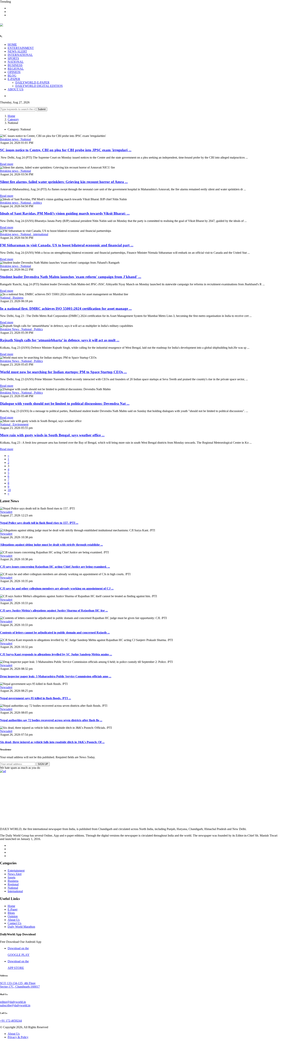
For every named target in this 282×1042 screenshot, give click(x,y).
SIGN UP (43, 764)
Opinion (13, 916)
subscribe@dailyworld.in (15, 1005)
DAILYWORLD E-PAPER (32, 82)
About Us (14, 919)
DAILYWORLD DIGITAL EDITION (39, 86)
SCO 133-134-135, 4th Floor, (18, 983)
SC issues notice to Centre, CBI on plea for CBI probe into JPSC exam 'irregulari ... (65, 150)
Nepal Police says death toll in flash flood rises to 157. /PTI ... (39, 522)
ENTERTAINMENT (21, 48)
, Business (17, 297)
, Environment (19, 424)
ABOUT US (15, 89)
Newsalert (6, 512)
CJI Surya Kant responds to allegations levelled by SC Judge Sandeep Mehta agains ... (56, 654)
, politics (37, 202)
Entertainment (16, 870)
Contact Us (14, 923)
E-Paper (12, 909)
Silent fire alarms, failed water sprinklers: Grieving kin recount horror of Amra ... (64, 182)
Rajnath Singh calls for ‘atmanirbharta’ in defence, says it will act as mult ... (59, 340)
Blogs (11, 912)
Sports (11, 877)
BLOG (12, 75)
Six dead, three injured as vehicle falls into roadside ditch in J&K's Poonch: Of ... (52, 742)
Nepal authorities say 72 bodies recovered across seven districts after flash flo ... (51, 720)
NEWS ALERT (17, 51)
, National (25, 139)
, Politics (37, 329)
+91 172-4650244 (11, 1020)
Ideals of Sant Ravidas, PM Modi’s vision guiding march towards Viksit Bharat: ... (65, 213)
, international (40, 234)
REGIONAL (16, 68)
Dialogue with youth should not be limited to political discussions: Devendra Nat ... (64, 404)
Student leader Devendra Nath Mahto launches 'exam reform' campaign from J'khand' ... (70, 277)
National (5, 297)
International (15, 891)
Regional (13, 884)
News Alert (14, 874)
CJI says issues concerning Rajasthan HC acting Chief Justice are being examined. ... (55, 566)
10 (9, 490)
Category (13, 119)
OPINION (14, 72)
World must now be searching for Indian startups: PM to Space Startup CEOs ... (63, 372)
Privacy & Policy (18, 1037)
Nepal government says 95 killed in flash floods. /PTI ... (35, 698)
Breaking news (9, 139)
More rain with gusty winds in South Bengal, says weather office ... (52, 435)
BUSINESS (15, 65)
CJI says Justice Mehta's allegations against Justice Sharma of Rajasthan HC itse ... (54, 610)
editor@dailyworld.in (13, 1002)
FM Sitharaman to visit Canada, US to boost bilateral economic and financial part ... (66, 245)
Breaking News (10, 329)
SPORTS (13, 58)
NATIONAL (16, 61)
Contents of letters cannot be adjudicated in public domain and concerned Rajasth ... (55, 632)
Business (13, 881)
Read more (6, 164)
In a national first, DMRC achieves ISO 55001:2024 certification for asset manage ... (66, 309)
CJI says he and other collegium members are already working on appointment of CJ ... (57, 588)
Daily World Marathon (21, 926)
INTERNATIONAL (20, 54)
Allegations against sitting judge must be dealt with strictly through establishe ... (51, 544)
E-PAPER (14, 79)
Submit (42, 109)
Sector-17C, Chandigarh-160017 (20, 986)
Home (11, 116)
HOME (12, 44)
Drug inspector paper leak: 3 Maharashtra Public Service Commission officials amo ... (55, 676)
